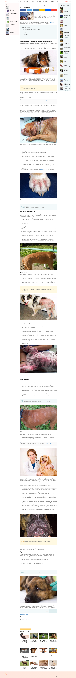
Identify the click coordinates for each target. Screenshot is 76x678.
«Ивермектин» (35, 444)
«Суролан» (45, 444)
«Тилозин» (50, 443)
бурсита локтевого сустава (50, 100)
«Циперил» (49, 444)
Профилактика (25, 37)
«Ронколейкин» (41, 444)
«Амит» (53, 444)
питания (41, 169)
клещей (50, 149)
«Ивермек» (23, 444)
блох (52, 149)
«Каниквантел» (46, 443)
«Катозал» (27, 444)
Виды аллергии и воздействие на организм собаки (31, 29)
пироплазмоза (43, 100)
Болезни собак (25, 614)
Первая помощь (25, 34)
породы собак (52, 22)
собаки (45, 15)
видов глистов (38, 100)
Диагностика (25, 32)
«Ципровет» (31, 444)
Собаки (21, 614)
